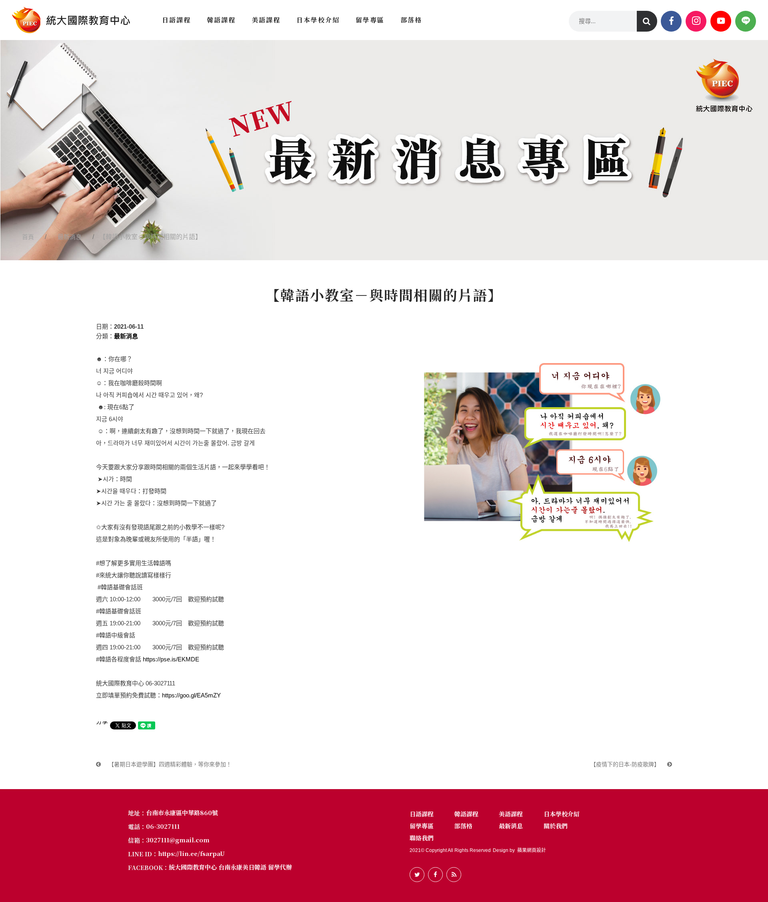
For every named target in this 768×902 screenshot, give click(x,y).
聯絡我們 (422, 838)
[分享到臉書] (435, 874)
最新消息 (70, 236)
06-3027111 (163, 826)
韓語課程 (466, 814)
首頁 (28, 236)
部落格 (463, 826)
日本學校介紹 (562, 814)
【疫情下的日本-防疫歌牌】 (625, 764)
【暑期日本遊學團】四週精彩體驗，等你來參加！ (169, 764)
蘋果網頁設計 (531, 850)
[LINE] (745, 21)
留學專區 (422, 826)
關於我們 (556, 826)
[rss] (453, 874)
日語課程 (422, 814)
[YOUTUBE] (720, 21)
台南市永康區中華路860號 (182, 812)
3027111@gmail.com (178, 840)
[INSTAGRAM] (696, 21)
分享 (102, 721)
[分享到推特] (417, 874)
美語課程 (511, 814)
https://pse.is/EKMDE (171, 659)
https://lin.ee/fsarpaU (191, 853)
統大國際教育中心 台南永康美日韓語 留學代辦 (230, 867)
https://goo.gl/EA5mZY (191, 695)
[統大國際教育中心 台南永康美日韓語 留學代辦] (71, 20)
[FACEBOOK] (671, 21)
